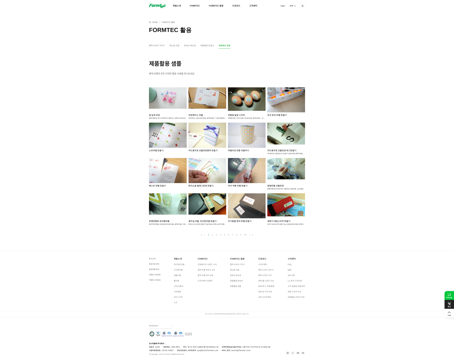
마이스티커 (178, 297)
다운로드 (236, 6)
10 (245, 235)
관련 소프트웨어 (264, 297)
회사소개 (152, 259)
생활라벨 (177, 275)
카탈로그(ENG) (155, 280)
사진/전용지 (178, 286)
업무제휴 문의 (154, 269)
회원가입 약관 (154, 264)
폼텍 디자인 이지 (265, 275)
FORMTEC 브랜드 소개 (207, 264)
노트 (175, 303)
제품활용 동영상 (207, 46)
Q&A (290, 270)
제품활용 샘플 (224, 46)
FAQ (289, 264)
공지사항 (291, 275)
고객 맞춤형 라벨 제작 (296, 286)
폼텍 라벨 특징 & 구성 (206, 270)
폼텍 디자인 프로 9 (265, 270)
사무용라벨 (178, 270)
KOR (291, 6)
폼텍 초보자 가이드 (157, 46)
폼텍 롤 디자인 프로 (266, 281)
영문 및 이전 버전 (265, 292)
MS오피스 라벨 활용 (266, 286)
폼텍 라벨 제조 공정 (205, 275)
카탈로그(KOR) (155, 275)
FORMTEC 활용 (216, 6)
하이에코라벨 (179, 264)
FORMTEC (195, 6)
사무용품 (177, 292)
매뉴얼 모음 (174, 46)
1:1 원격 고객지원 (295, 281)
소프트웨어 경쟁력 (205, 281)
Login (282, 6)
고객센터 (253, 6)
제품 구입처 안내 (294, 292)
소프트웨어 (262, 264)
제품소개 (177, 6)
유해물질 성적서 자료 (296, 297)
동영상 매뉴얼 (190, 46)
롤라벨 (176, 281)
